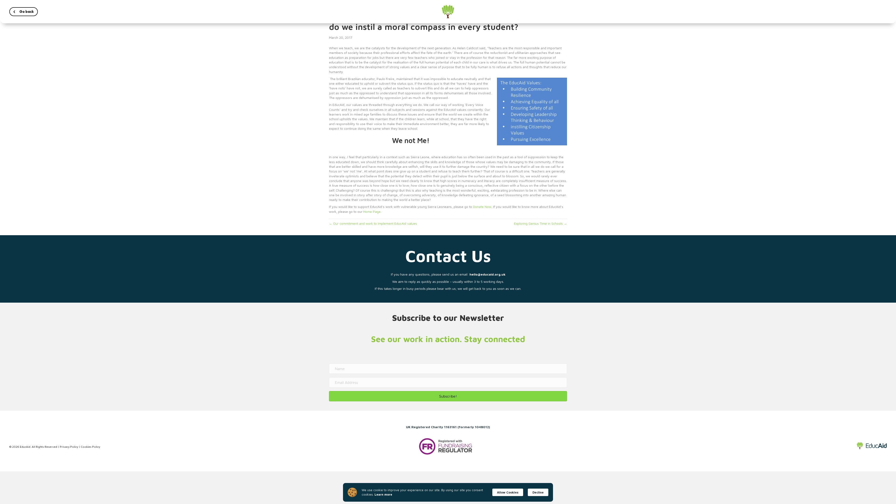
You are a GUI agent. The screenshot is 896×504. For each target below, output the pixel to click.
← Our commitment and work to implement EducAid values (373, 223)
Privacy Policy (69, 446)
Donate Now (482, 207)
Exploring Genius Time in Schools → (540, 223)
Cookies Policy (90, 446)
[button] (23, 11)
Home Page (372, 212)
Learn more (383, 494)
